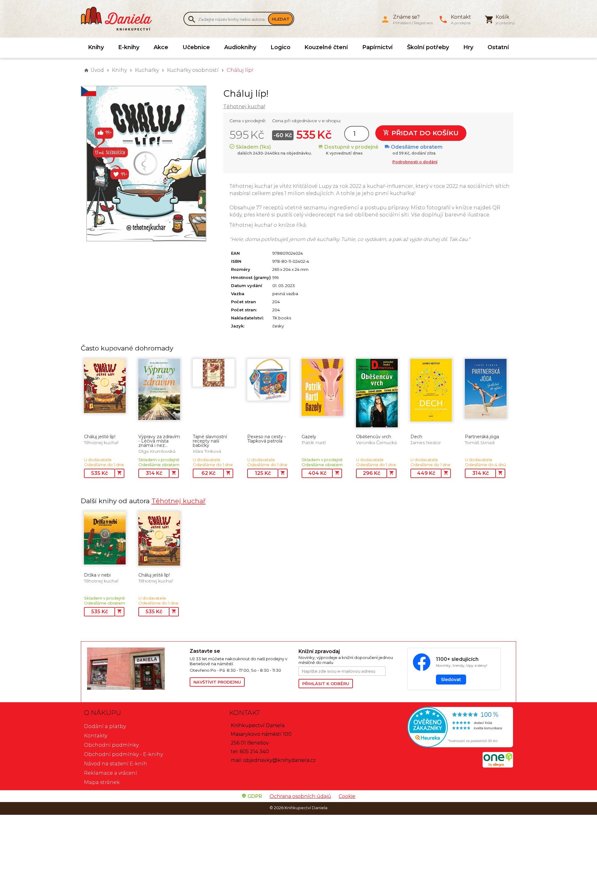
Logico (280, 47)
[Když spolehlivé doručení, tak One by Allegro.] (497, 765)
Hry (468, 47)
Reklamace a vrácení (110, 773)
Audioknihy (240, 47)
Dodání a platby (105, 726)
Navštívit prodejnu (217, 682)
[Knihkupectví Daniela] (120, 18)
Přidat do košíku (424, 133)
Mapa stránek (102, 782)
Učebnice (196, 47)
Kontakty (95, 736)
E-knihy (128, 47)
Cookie (347, 796)
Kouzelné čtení (326, 47)
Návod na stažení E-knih (115, 764)
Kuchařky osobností (193, 70)
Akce (161, 47)
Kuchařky (147, 70)
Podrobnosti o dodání (414, 162)
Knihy (96, 47)
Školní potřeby (428, 47)
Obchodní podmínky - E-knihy (123, 754)
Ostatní (498, 47)
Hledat (280, 18)
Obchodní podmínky (111, 745)
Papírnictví (377, 47)
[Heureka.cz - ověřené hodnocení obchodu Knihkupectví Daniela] (443, 727)
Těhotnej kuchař (244, 106)
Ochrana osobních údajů (300, 796)
